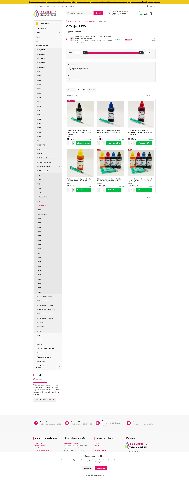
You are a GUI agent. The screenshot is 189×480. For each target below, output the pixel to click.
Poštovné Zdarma (40, 382)
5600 (39, 262)
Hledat (98, 13)
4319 (39, 240)
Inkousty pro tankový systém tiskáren (46, 367)
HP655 (39, 132)
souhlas (85, 460)
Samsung (39, 344)
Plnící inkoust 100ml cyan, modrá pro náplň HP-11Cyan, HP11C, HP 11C (109, 131)
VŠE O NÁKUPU (38, 6)
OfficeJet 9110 (42, 197)
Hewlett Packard (42, 46)
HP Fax (39, 331)
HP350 (39, 115)
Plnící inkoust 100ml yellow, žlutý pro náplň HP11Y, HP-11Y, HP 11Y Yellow (79, 180)
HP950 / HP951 (41, 154)
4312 (39, 210)
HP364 (39, 128)
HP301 (39, 80)
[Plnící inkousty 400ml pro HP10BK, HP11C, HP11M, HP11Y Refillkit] (110, 163)
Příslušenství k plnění (43, 357)
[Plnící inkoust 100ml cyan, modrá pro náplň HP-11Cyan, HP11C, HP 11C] (110, 114)
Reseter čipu (40, 362)
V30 (39, 175)
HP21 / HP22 (41, 59)
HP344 (39, 110)
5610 (39, 283)
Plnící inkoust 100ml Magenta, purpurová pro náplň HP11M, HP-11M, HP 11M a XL (140, 132)
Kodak (38, 336)
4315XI (40, 232)
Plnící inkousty (41, 28)
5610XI (40, 288)
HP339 (39, 97)
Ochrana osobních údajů (41, 450)
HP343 (39, 106)
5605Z (40, 270)
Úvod (67, 21)
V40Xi (39, 180)
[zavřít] (186, 2)
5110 (39, 188)
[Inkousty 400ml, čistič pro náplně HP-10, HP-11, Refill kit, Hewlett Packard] (141, 163)
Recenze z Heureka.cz (40, 446)
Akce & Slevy (44, 23)
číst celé (36, 394)
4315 (39, 223)
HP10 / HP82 (41, 54)
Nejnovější (71, 90)
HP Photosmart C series (45, 314)
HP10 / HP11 (41, 50)
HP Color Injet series (44, 162)
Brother (38, 33)
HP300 (39, 76)
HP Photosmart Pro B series (46, 309)
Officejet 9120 (42, 206)
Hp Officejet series (43, 171)
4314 (39, 219)
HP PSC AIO (41, 327)
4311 (39, 201)
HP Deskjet (40, 322)
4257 (39, 253)
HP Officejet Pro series (44, 296)
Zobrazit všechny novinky (43, 400)
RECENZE (64, 6)
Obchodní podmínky (40, 448)
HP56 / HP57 (41, 67)
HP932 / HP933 (41, 145)
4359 (39, 257)
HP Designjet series (43, 167)
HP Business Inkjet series (45, 158)
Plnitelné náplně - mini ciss (45, 349)
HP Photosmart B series (45, 305)
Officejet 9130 (42, 214)
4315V (40, 227)
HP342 (39, 102)
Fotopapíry (39, 353)
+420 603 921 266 (119, 13)
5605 (39, 266)
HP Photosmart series (44, 301)
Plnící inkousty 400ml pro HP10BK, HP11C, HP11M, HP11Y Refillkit (109, 180)
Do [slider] (141, 53)
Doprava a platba (39, 443)
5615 (39, 292)
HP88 (38, 72)
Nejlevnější (81, 90)
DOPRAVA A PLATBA (53, 6)
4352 (39, 245)
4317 (39, 236)
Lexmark (39, 340)
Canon (38, 37)
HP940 (39, 149)
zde (103, 475)
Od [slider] (85, 53)
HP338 (39, 93)
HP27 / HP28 (41, 63)
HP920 (39, 141)
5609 (39, 279)
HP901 (39, 136)
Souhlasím (101, 468)
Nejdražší (92, 90)
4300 (39, 193)
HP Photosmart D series (45, 318)
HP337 (39, 89)
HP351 (39, 119)
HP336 (39, 84)
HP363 (39, 123)
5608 (39, 275)
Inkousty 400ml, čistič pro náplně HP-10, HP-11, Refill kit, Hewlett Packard (140, 180)
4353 (39, 249)
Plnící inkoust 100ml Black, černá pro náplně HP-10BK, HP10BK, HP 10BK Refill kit (93, 37)
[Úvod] (48, 13)
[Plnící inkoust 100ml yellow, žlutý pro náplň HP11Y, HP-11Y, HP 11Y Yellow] (80, 163)
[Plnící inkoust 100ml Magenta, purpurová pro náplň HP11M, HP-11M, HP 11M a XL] (141, 114)
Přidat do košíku (83, 143)
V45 (39, 184)
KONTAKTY (72, 6)
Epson (38, 41)
